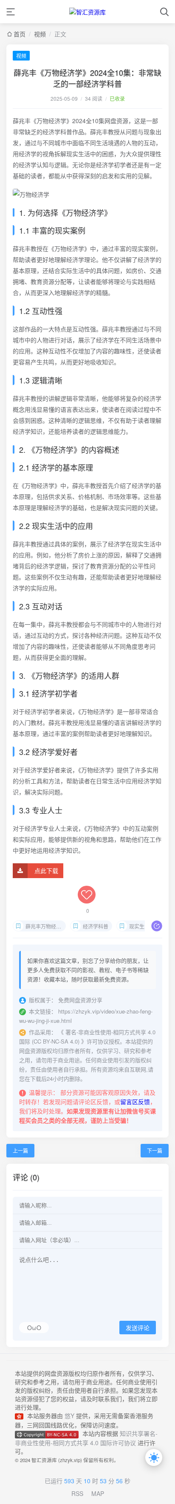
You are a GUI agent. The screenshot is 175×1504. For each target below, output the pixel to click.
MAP (97, 1493)
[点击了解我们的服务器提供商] (21, 1415)
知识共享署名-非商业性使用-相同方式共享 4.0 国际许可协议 (86, 1437)
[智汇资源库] (87, 11)
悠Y (69, 1415)
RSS (77, 1493)
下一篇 (154, 1150)
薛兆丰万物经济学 (45, 926)
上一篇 (20, 1150)
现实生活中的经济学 (149, 926)
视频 (21, 55)
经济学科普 (95, 926)
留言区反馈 (135, 1101)
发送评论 (138, 1328)
